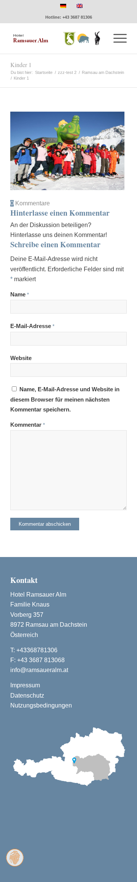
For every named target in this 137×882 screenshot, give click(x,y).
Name (19, 294)
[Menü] (116, 38)
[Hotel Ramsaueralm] (57, 38)
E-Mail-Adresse (32, 326)
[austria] (68, 756)
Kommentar (27, 425)
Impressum (25, 685)
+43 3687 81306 (77, 17)
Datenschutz (27, 695)
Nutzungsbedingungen (41, 705)
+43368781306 (36, 650)
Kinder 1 (21, 65)
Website (21, 358)
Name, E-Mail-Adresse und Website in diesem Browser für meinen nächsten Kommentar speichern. (64, 399)
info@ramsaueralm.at (39, 670)
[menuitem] (116, 38)
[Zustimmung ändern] (15, 857)
